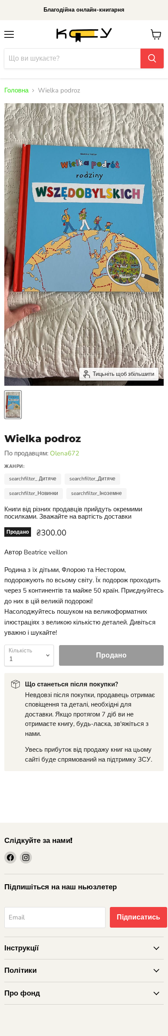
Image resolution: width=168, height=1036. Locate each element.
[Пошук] (152, 58)
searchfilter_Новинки (33, 493)
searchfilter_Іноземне (96, 493)
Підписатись (138, 917)
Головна (16, 90)
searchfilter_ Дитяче (32, 478)
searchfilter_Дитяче (92, 478)
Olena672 (64, 453)
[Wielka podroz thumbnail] (13, 404)
